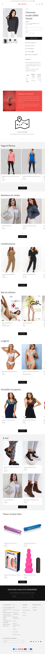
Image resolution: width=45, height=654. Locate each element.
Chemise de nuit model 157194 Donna (8, 420)
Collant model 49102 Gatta (27, 322)
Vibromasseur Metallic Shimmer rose (10, 543)
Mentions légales (16, 610)
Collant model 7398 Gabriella (7, 322)
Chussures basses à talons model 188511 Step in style (12, 468)
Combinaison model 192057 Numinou (29, 274)
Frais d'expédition (33, 23)
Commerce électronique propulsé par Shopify (26, 651)
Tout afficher (22, 188)
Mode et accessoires (26, 610)
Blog (14, 607)
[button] (2, 4)
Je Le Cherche (17, 651)
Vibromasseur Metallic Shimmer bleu (30, 543)
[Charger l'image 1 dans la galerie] (5, 41)
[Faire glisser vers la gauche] (20, 138)
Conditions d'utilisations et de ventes (16, 625)
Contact (14, 629)
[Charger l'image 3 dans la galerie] (15, 41)
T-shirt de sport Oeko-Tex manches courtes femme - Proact (11, 177)
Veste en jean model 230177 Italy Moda (29, 225)
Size (26, 26)
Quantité (26, 31)
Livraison (14, 621)
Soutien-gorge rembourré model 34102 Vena (9, 371)
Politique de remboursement (16, 617)
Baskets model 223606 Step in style (30, 467)
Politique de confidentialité (15, 613)
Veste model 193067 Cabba (6, 225)
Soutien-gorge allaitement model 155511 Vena (31, 371)
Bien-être (24, 612)
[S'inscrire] (31, 596)
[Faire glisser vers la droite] (25, 138)
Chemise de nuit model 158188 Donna (29, 420)
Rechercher (25, 607)
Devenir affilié (15, 631)
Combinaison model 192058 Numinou (8, 274)
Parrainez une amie (16, 634)
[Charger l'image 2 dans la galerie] (10, 41)
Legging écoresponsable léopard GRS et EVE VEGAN (32, 176)
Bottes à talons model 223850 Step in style (31, 499)
